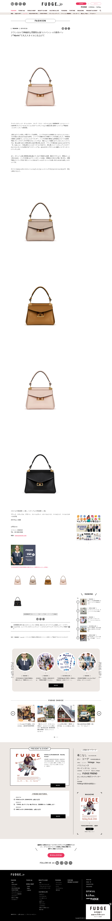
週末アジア (41, 902)
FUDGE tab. (22, 11)
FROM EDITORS (89, 884)
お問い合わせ (21, 914)
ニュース (25, 13)
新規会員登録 (56, 855)
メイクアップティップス (44, 888)
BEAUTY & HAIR (42, 11)
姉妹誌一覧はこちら (89, 831)
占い (79, 759)
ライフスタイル (42, 896)
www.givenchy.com (20, 536)
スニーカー (84, 762)
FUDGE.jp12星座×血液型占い (86, 784)
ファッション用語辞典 (66, 13)
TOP (12, 637)
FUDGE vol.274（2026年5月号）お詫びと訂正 (28, 799)
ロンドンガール (83, 768)
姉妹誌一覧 (88, 882)
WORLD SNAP (31, 11)
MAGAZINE (80, 11)
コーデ (85, 759)
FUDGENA (64, 11)
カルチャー (41, 894)
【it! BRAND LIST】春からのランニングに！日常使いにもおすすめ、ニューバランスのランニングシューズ (26, 627)
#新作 (55, 614)
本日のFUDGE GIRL (33, 13)
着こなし (82, 755)
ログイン (96, 3)
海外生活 (58, 890)
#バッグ (41, 614)
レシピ (57, 886)
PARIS (28, 888)
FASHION (13, 11)
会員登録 (81, 3)
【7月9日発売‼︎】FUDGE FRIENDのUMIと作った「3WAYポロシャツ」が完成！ (29, 567)
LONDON (29, 890)
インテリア (86, 771)
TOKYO (28, 886)
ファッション (59, 882)
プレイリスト (42, 904)
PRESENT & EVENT (91, 11)
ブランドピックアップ (54, 13)
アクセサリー (93, 13)
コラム (40, 900)
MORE (58, 785)
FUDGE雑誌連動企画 (95, 759)
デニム (79, 774)
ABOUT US (13, 914)
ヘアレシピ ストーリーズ (44, 886)
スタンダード (76, 13)
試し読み (90, 829)
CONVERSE (79, 770)
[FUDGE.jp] (52, 4)
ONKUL (78, 762)
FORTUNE (72, 11)
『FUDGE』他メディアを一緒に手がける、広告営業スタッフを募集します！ (35, 804)
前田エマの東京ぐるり (44, 907)
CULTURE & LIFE (54, 11)
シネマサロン (42, 906)
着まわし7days (84, 13)
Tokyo (98, 762)
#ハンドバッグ (49, 614)
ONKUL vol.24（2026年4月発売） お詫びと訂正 (28, 809)
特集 (12, 13)
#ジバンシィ (34, 614)
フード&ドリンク (43, 898)
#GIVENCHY (27, 614)
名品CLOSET (18, 13)
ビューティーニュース (44, 884)
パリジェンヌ (83, 765)
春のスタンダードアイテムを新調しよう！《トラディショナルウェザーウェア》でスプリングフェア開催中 (54, 626)
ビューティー (59, 884)
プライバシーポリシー (31, 914)
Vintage (91, 762)
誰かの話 (41, 909)
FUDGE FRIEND (43, 13)
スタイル (94, 768)
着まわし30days (95, 771)
